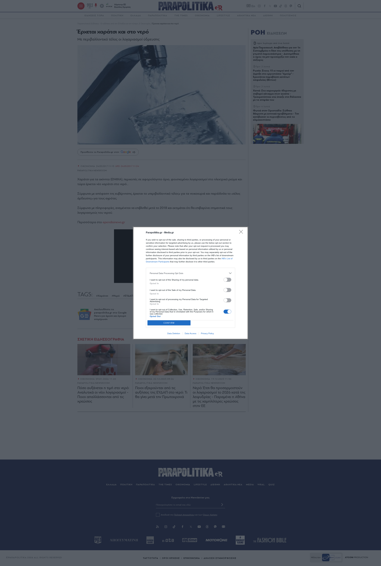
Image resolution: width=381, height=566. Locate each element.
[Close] (242, 233)
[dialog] (190, 283)
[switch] (227, 280)
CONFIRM (169, 323)
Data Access (190, 333)
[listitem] (190, 273)
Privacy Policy (207, 333)
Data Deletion (173, 333)
